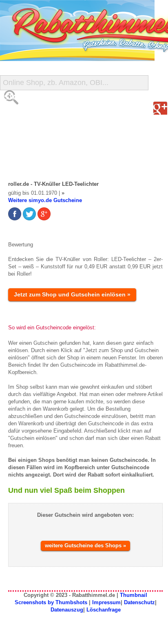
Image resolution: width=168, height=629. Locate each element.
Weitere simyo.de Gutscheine (45, 200)
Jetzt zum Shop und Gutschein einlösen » (72, 294)
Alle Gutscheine (35, 113)
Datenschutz (139, 602)
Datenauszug (67, 610)
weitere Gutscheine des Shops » (85, 545)
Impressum (106, 602)
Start (15, 97)
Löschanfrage (103, 610)
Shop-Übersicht (34, 129)
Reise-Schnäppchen (41, 146)
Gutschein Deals (36, 162)
